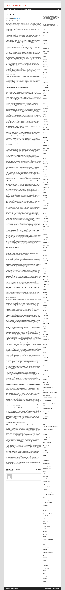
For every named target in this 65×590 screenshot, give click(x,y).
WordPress (53, 588)
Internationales (45, 453)
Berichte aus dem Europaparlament (49, 403)
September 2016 (46, 90)
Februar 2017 (45, 82)
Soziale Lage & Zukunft (47, 537)
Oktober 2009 (45, 224)
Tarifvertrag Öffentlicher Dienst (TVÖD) (49, 554)
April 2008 (45, 253)
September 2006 (46, 284)
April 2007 (45, 273)
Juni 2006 (44, 289)
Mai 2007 (44, 271)
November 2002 (46, 358)
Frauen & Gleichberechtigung (48, 445)
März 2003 (45, 352)
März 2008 (45, 255)
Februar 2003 (45, 354)
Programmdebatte (46, 516)
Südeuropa (45, 550)
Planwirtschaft (45, 510)
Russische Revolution (46, 526)
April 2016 (45, 98)
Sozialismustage (45, 541)
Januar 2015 (45, 122)
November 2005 (46, 300)
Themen (15, 9)
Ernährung (45, 432)
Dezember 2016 (45, 85)
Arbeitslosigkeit (45, 390)
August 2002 (45, 363)
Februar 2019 (45, 43)
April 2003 (45, 350)
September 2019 (46, 32)
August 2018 (45, 53)
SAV (11, 9)
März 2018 (45, 61)
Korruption (45, 471)
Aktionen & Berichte (23, 9)
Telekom (44, 555)
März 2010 (45, 216)
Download (30, 9)
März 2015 (45, 119)
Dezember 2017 (45, 66)
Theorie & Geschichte (46, 562)
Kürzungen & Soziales (46, 481)
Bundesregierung (46, 416)
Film (44, 440)
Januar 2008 (45, 258)
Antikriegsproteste (46, 384)
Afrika (44, 377)
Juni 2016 (44, 95)
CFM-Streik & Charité (46, 419)
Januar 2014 (45, 142)
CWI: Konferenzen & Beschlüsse (48, 423)
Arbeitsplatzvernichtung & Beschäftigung (50, 392)
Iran (44, 458)
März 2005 (45, 313)
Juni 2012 (44, 172)
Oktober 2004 (45, 321)
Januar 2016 (45, 103)
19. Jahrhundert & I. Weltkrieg (48, 372)
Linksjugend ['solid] (46, 486)
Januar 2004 (45, 336)
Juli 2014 (44, 132)
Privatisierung (45, 515)
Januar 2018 (45, 64)
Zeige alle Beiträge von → (17, 476)
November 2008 (46, 242)
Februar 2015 (45, 121)
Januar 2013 (45, 161)
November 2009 (46, 223)
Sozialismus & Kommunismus (48, 539)
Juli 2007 (44, 268)
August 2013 (45, 150)
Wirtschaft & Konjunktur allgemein (49, 579)
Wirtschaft (45, 578)
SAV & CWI (45, 531)
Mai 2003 (44, 349)
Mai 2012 (44, 174)
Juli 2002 (44, 365)
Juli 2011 (44, 190)
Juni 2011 (44, 192)
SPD (44, 544)
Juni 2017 (44, 75)
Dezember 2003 (45, 337)
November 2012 (46, 164)
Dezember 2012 (45, 163)
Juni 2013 (44, 153)
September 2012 (46, 168)
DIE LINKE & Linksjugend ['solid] (48, 431)
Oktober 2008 (45, 244)
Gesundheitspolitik (46, 452)
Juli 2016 (44, 93)
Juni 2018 (44, 56)
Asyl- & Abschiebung (46, 395)
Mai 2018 (44, 58)
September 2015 (46, 109)
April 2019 (45, 40)
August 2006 (45, 286)
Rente (44, 524)
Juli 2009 (44, 229)
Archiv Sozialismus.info (16, 5)
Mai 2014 (44, 135)
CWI (44, 421)
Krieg (44, 473)
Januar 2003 (45, 355)
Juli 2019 (44, 35)
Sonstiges (44, 536)
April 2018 (45, 59)
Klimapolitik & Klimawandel (47, 465)
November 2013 (46, 145)
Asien (44, 393)
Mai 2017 (44, 77)
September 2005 (46, 303)
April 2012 (45, 176)
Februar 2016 (45, 101)
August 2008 (45, 247)
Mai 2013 (44, 155)
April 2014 (45, 137)
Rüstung (44, 528)
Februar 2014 (45, 140)
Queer (44, 518)
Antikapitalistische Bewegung (48, 382)
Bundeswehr (45, 418)
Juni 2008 (44, 250)
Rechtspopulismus (46, 521)
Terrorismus (45, 557)
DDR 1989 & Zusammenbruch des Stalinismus (50, 426)
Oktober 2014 (45, 127)
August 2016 (45, 92)
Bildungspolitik (45, 413)
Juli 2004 (44, 326)
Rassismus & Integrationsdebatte (48, 520)
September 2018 (46, 51)
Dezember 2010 (45, 202)
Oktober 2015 (45, 108)
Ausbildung (45, 398)
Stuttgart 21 (45, 549)
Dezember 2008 (45, 240)
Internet (44, 455)
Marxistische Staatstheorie (47, 492)
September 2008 (46, 245)
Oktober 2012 (45, 166)
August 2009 (45, 227)
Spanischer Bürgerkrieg (47, 542)
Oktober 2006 (45, 282)
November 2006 (46, 281)
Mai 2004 (44, 329)
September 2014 (46, 129)
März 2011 (45, 197)
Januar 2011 (45, 200)
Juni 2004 (44, 328)
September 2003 (46, 342)
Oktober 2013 (45, 147)
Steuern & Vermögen (46, 547)
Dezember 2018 (45, 46)
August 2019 (45, 33)
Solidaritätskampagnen (47, 534)
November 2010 (46, 203)
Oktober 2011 (45, 185)
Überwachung (45, 565)
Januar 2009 (45, 239)
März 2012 (45, 177)
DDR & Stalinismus (46, 424)
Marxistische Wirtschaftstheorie (48, 494)
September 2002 (46, 362)
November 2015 (46, 106)
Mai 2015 (44, 116)
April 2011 (45, 195)
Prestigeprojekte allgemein (47, 513)
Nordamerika (45, 505)
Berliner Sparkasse (46, 406)
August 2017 (45, 72)
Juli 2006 (44, 287)
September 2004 (46, 323)
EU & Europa (45, 434)
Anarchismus (45, 379)
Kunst (44, 479)
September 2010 (46, 206)
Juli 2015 (44, 113)
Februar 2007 (45, 276)
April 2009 (45, 234)
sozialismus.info (48, 23)
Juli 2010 (44, 210)
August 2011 (45, 189)
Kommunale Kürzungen (47, 468)
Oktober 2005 (45, 302)
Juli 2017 (44, 74)
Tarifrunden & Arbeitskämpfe (48, 552)
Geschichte (45, 448)
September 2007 (46, 265)
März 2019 (45, 41)
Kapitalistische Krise (46, 463)
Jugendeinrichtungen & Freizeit (48, 461)
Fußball (44, 447)
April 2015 (45, 117)
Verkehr (44, 570)
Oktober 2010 (45, 205)
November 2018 (46, 48)
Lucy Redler (45, 489)
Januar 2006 (45, 297)
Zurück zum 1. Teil (17, 18)
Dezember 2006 (45, 279)
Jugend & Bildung (46, 460)
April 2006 (45, 292)
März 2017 (45, 80)
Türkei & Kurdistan (46, 563)
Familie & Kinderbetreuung (47, 437)
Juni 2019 (44, 37)
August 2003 (45, 344)
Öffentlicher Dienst (46, 507)
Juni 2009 (44, 231)
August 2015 (45, 111)
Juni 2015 (44, 114)
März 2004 (45, 333)
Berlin (44, 405)
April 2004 (45, 331)
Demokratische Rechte (47, 427)
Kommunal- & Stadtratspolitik (48, 466)
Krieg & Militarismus (46, 474)
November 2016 (46, 87)
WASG (44, 573)
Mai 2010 (44, 213)
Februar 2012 (45, 179)
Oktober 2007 (45, 263)
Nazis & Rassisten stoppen (47, 502)
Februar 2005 (45, 315)
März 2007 (45, 274)
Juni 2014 (44, 134)
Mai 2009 (44, 232)
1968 (44, 374)
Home (8, 9)
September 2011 (46, 187)
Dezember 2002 (45, 357)
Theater (44, 558)
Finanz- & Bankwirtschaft (47, 442)
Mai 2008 (44, 252)
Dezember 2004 (45, 318)
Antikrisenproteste (46, 385)
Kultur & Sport (45, 476)
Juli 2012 (44, 171)
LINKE (44, 484)
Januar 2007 (45, 278)
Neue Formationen (46, 503)
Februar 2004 (45, 334)
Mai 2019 (44, 38)
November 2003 (46, 339)
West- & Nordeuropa (46, 576)
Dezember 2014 (45, 124)
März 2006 (45, 294)
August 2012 (45, 169)
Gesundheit (45, 450)
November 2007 (46, 261)
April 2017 (45, 79)
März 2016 (45, 100)
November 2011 (46, 184)
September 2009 (46, 226)
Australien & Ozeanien (47, 400)
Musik (44, 497)
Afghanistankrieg (46, 376)
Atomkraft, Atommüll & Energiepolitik (49, 397)
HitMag (58, 588)
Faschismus (45, 439)
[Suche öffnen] (58, 9)
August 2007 (45, 266)
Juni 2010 (44, 211)
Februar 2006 (45, 295)
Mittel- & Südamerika (46, 495)
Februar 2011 (45, 198)
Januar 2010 (45, 219)
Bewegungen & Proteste (47, 411)
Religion (44, 523)
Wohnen (44, 581)
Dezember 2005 (45, 299)
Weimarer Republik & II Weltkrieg (48, 575)
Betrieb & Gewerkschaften (47, 408)
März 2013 (45, 158)
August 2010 (45, 208)
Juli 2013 (44, 151)
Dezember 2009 (45, 221)
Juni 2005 (44, 308)
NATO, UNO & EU (46, 499)
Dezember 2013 (45, 143)
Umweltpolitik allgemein (47, 568)
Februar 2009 (45, 237)
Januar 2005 (45, 316)
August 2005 (45, 305)
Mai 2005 (44, 310)
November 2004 (46, 320)
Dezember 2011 (45, 182)
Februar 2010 (45, 218)
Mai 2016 (44, 96)
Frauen (44, 444)
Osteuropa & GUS (46, 508)
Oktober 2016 (45, 88)
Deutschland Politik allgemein (48, 429)
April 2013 (45, 156)
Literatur (44, 487)
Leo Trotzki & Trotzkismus (47, 482)
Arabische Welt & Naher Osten (48, 387)
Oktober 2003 (45, 341)
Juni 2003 (44, 347)
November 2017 (46, 67)
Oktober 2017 (45, 69)
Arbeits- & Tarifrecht (46, 389)
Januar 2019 (45, 45)
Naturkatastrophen (46, 500)
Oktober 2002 (45, 360)
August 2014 (45, 130)
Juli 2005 (44, 307)
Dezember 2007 (45, 260)
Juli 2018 (44, 54)
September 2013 (46, 148)
